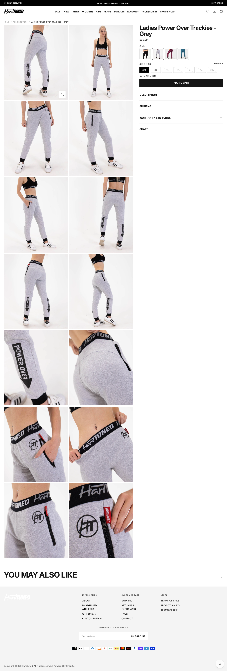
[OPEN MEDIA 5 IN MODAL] (127, 247)
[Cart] (221, 11)
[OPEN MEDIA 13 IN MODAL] (127, 553)
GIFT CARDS (89, 613)
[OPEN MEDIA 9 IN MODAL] (127, 400)
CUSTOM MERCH (92, 618)
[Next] (221, 578)
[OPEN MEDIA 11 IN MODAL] (127, 476)
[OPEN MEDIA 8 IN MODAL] (62, 400)
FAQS (124, 613)
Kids (98, 11)
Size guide (218, 64)
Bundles (119, 11)
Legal (164, 595)
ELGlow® (133, 11)
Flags (107, 11)
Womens (87, 11)
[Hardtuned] (17, 597)
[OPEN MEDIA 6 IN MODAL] (62, 324)
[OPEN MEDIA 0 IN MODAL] (62, 94)
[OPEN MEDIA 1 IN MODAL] (127, 94)
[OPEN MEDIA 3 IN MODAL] (127, 171)
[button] (208, 11)
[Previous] (215, 578)
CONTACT (127, 618)
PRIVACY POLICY (170, 605)
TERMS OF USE (169, 610)
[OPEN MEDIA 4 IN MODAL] (62, 247)
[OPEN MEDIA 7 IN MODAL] (127, 324)
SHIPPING (126, 600)
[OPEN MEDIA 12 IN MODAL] (62, 553)
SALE (57, 11)
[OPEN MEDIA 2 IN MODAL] (62, 171)
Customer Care (130, 595)
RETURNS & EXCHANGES (128, 607)
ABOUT (86, 600)
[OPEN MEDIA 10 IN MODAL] (62, 476)
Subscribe (138, 636)
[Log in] (215, 11)
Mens (76, 11)
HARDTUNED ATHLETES (89, 607)
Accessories (150, 11)
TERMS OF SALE (170, 600)
